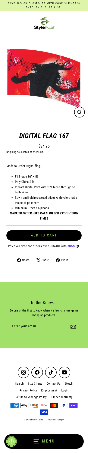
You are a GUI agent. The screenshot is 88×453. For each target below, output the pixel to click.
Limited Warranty (61, 397)
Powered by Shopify (56, 420)
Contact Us (53, 383)
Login (64, 390)
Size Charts (35, 383)
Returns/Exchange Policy (31, 397)
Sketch (69, 383)
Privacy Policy (28, 390)
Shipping (11, 152)
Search (19, 383)
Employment (49, 390)
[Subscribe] (72, 326)
